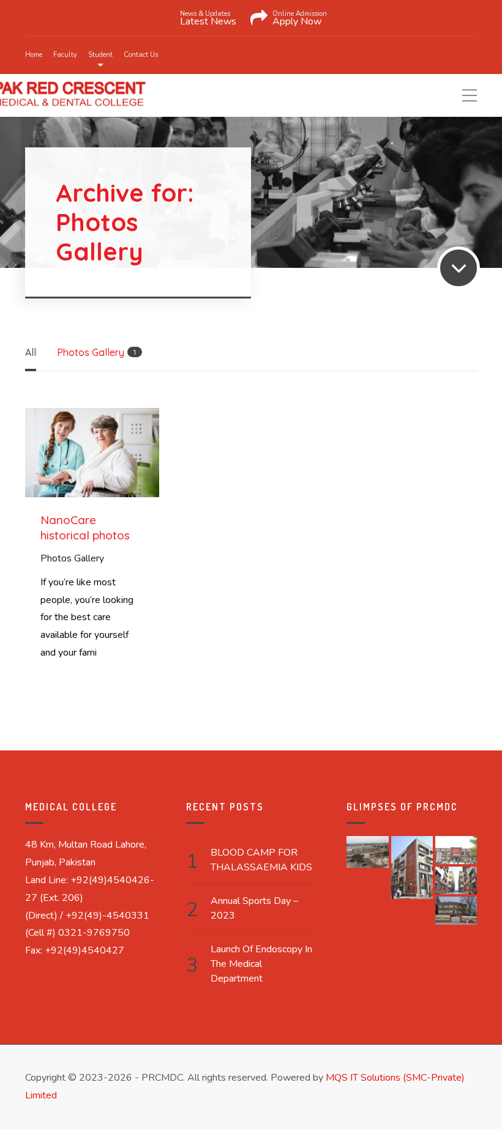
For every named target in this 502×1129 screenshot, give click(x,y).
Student (100, 54)
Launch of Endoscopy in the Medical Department (261, 963)
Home (33, 54)
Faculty (65, 54)
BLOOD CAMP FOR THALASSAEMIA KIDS (261, 860)
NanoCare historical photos (85, 528)
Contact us (141, 54)
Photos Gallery (72, 558)
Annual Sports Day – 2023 (254, 908)
